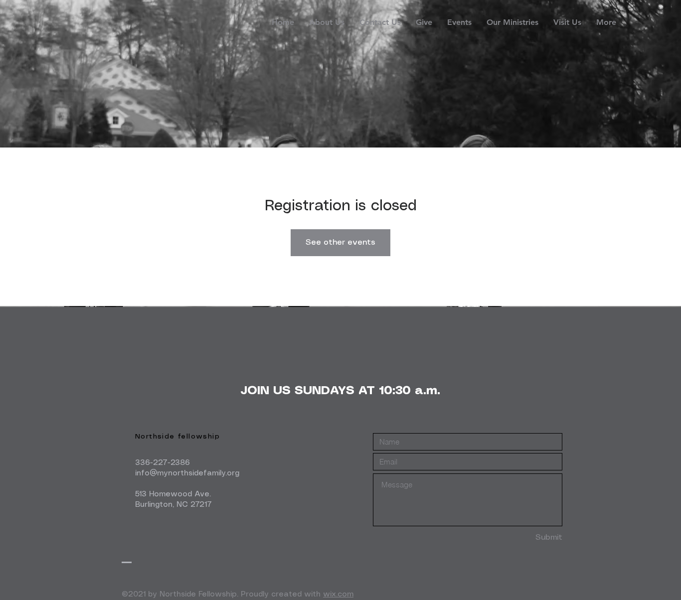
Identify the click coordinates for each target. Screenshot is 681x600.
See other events (340, 242)
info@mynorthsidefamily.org (187, 473)
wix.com (338, 594)
